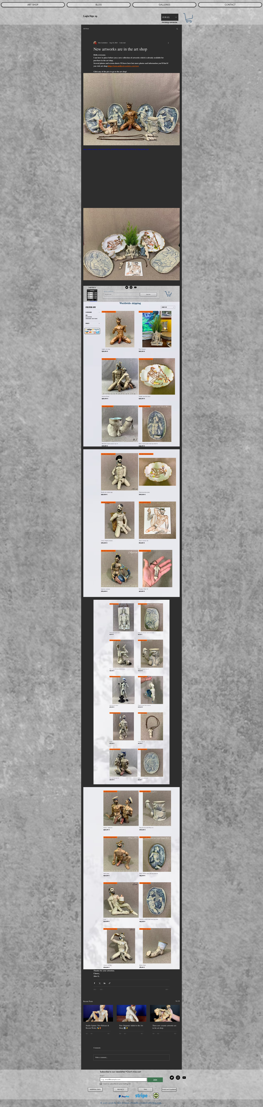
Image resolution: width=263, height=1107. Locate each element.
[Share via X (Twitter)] (99, 983)
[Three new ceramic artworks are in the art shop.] (165, 1013)
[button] (169, 17)
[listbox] (169, 17)
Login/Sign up (90, 16)
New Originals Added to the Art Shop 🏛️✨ (131, 1026)
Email (102, 1077)
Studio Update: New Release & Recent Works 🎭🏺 (97, 1026)
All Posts (86, 28)
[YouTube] (184, 1079)
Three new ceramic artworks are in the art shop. (164, 1026)
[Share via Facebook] (94, 983)
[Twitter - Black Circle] (172, 1079)
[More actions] (168, 43)
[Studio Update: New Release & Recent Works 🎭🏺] (98, 1013)
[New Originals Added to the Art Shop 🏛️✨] (131, 1013)
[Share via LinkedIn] (105, 983)
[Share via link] (110, 983)
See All (178, 1001)
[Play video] (131, 175)
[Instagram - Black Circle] (178, 1079)
